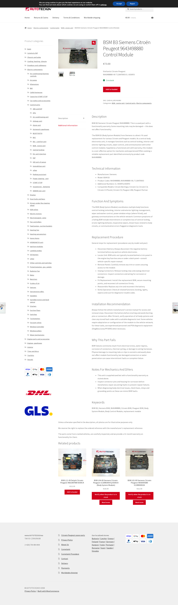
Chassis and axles (34, 57)
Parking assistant (39, 174)
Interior (30, 347)
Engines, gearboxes (34, 343)
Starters (33, 306)
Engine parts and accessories (38, 339)
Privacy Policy (67, 540)
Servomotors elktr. (37, 292)
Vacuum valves (35, 323)
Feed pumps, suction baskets (41, 226)
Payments (65, 568)
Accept (119, 4)
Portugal (109, 545)
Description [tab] (63, 118)
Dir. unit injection (39, 154)
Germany (110, 541)
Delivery (55, 17)
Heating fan (34, 230)
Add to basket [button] (72, 492)
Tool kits (30, 355)
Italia (102, 545)
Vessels (30, 359)
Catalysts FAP (32, 53)
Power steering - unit (41, 178)
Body (29, 49)
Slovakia (95, 551)
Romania (95, 548)
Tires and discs (33, 351)
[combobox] (139, 9)
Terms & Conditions (71, 17)
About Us (65, 544)
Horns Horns (34, 238)
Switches (33, 314)
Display (33, 195)
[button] (94, 43)
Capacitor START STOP (38, 96)
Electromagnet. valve (38, 218)
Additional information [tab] (67, 125)
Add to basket (112, 89)
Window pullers (36, 331)
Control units (54, 28)
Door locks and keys (37, 199)
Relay (32, 275)
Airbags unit (37, 121)
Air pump (33, 80)
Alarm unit (37, 125)
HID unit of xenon (39, 162)
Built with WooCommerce (48, 591)
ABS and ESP (37, 109)
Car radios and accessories (40, 101)
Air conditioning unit (41, 117)
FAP (34, 158)
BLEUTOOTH (37, 133)
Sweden (110, 548)
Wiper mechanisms (37, 335)
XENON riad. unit (39, 191)
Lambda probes (36, 251)
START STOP (37, 182)
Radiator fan (35, 271)
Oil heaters (34, 255)
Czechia (103, 538)
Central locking (38, 150)
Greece (111, 538)
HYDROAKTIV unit (36, 242)
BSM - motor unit (67, 28)
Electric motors (36, 214)
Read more (106, 502)
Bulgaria (95, 538)
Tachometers (35, 319)
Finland (95, 541)
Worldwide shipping (92, 17)
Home (27, 17)
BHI (31, 88)
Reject (132, 4)
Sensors (33, 287)
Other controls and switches (41, 263)
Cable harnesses (36, 92)
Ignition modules (36, 246)
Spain (103, 548)
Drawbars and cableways (36, 65)
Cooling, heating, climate (37, 61)
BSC (34, 137)
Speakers (33, 296)
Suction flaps (35, 310)
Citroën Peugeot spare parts (73, 535)
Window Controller (37, 327)
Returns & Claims (41, 17)
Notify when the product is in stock (106, 495)
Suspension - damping (41, 187)
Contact (64, 558)
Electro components (41, 28)
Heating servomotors (38, 234)
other (35, 170)
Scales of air (34, 283)
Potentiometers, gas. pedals (41, 267)
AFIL (34, 113)
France (102, 541)
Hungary (95, 545)
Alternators (34, 84)
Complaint (65, 549)
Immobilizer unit (39, 166)
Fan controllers (35, 222)
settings (103, 5)
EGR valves (34, 209)
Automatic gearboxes (41, 129)
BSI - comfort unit (39, 142)
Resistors (33, 279)
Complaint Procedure (70, 554)
